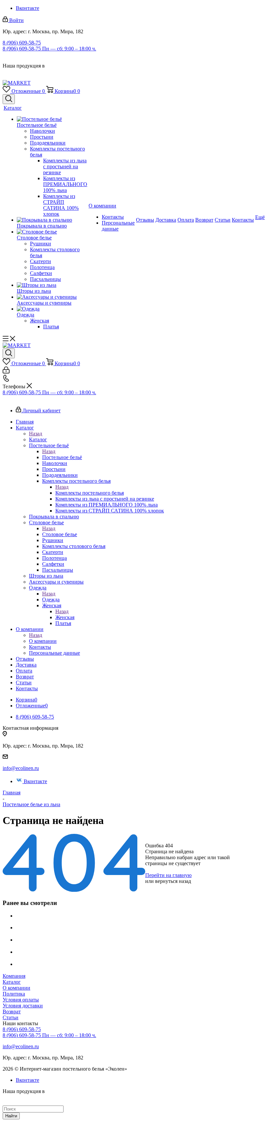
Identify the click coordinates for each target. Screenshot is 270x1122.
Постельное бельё (62, 457)
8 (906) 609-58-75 (22, 42)
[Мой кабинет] (6, 371)
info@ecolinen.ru (21, 768)
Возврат (12, 1011)
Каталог (38, 439)
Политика (14, 994)
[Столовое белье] (52, 232)
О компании (43, 641)
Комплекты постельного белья (89, 493)
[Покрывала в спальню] (52, 220)
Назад (35, 433)
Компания (14, 976)
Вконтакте (27, 8)
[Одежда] (52, 309)
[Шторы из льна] (52, 285)
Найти (11, 1115)
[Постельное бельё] (52, 119)
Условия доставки (23, 1005)
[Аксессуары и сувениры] (52, 297)
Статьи (10, 1017)
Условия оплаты (21, 999)
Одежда (51, 599)
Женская (64, 617)
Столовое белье (59, 534)
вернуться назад (173, 881)
